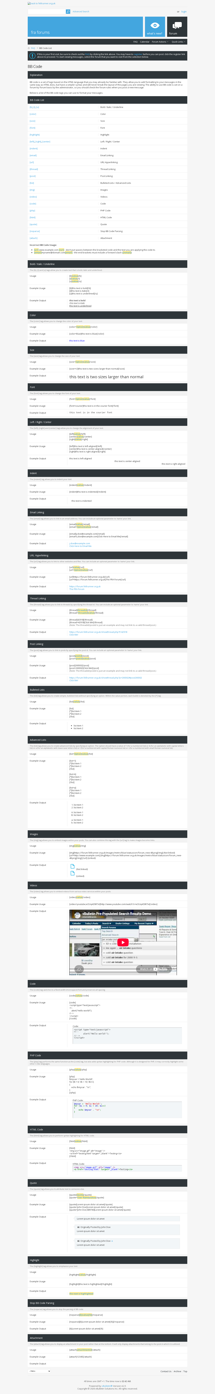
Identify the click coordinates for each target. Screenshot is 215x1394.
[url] (32, 162)
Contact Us (166, 1371)
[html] (32, 217)
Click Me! (73, 634)
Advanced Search (81, 11)
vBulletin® (107, 1385)
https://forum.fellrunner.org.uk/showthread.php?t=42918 (98, 631)
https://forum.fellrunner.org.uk (85, 586)
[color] (33, 113)
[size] (32, 120)
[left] (32, 141)
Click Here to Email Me (80, 546)
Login (184, 11)
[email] (33, 155)
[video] (33, 196)
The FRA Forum (76, 589)
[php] (32, 210)
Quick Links (177, 41)
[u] (37, 107)
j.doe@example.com (79, 543)
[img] (32, 189)
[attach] (33, 238)
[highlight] (35, 134)
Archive (177, 1371)
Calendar (144, 41)
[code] (33, 203)
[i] (34, 107)
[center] (46, 141)
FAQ (136, 41)
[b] (31, 107)
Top (185, 1371)
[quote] (33, 224)
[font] (32, 127)
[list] (32, 182)
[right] (38, 141)
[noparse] (35, 231)
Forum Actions (159, 41)
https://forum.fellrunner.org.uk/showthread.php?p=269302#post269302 (105, 677)
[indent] (34, 148)
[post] (33, 176)
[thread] (34, 169)
